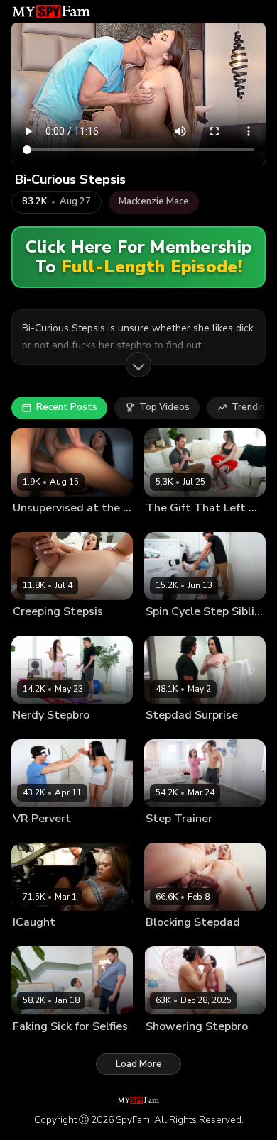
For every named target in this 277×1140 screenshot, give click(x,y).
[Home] (51, 11)
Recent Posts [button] (66, 407)
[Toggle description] (138, 364)
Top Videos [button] (164, 407)
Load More (139, 1064)
